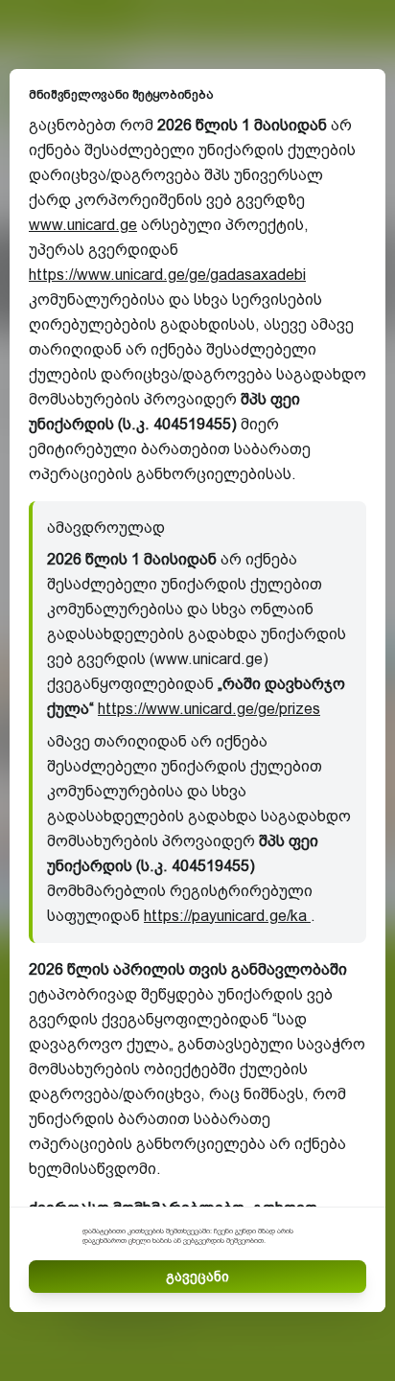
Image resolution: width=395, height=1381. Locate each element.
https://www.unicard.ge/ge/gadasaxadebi (167, 274)
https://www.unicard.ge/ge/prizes (209, 709)
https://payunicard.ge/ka (227, 916)
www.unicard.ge (83, 225)
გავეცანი (197, 1276)
